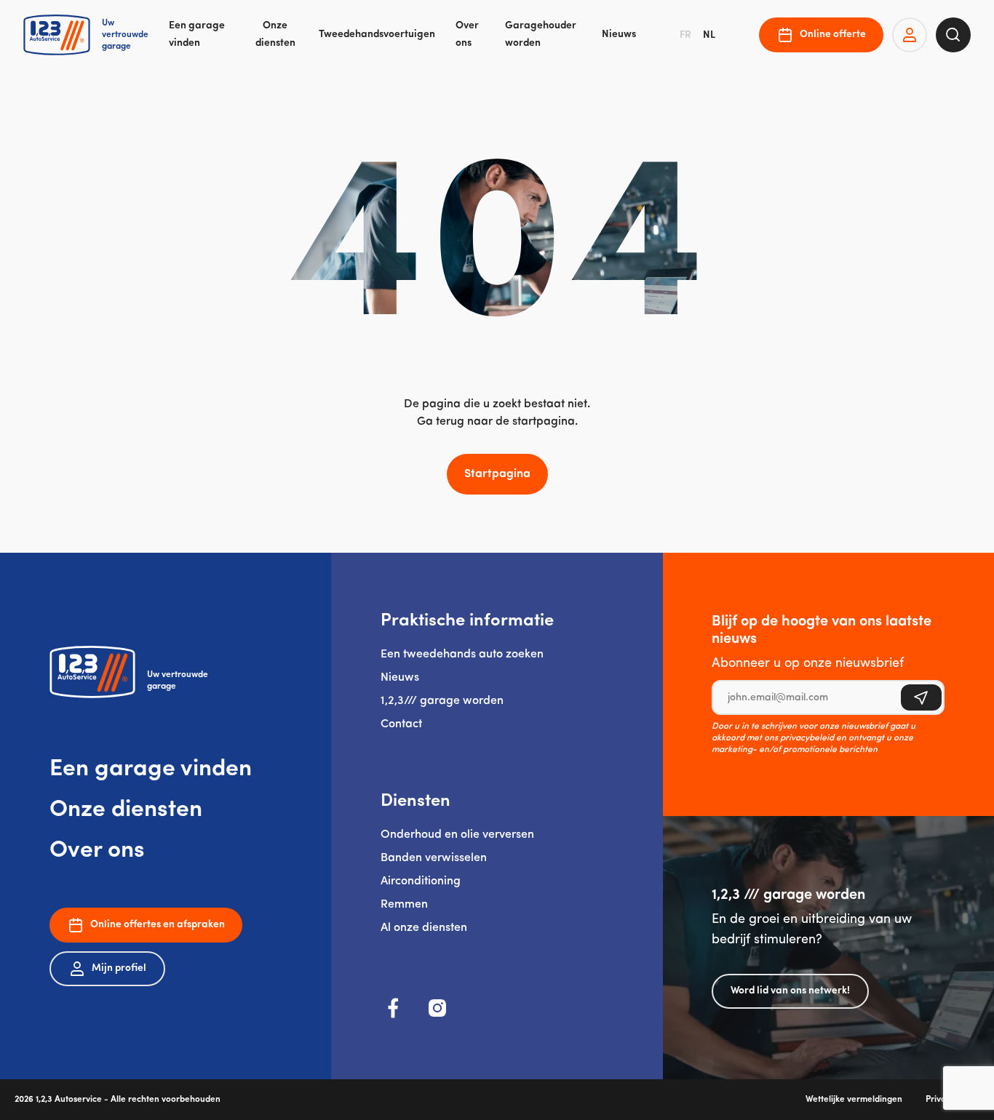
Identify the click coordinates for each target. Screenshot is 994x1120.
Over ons (467, 34)
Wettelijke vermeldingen (854, 1099)
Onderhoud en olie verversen (457, 835)
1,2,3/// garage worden (442, 701)
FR (685, 35)
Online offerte (833, 34)
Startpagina (497, 474)
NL (709, 35)
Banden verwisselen (434, 858)
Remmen (404, 905)
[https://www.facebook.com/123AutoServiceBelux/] (394, 1008)
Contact (401, 724)
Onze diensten (275, 34)
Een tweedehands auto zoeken (462, 654)
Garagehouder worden (540, 34)
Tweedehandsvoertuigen (377, 34)
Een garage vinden (197, 34)
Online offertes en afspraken (157, 924)
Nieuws (619, 34)
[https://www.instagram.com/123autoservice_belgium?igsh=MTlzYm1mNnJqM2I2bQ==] (437, 1008)
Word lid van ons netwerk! (790, 990)
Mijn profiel (119, 968)
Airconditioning (421, 881)
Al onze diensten (424, 928)
